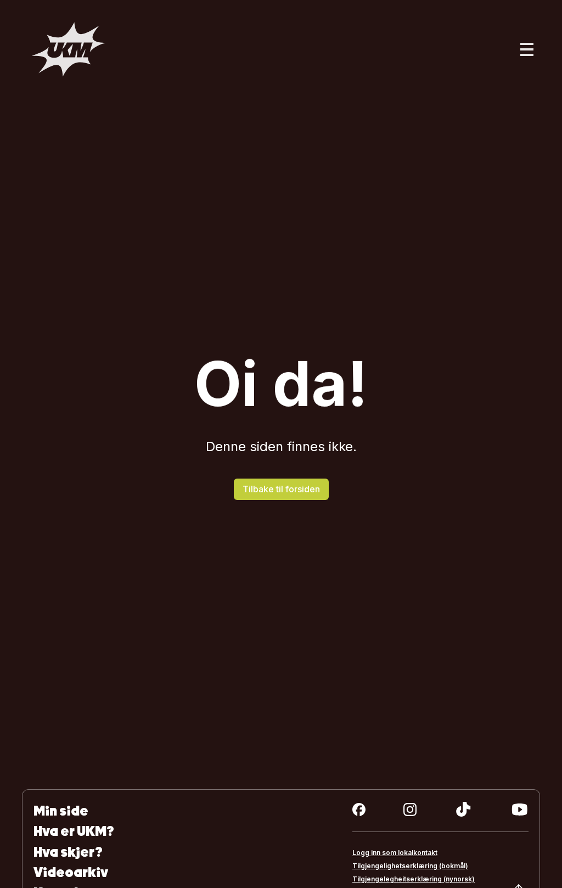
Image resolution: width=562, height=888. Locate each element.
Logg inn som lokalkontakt (394, 852)
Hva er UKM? (73, 831)
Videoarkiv (70, 872)
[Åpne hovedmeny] (527, 49)
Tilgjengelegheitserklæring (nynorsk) (413, 879)
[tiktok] (463, 809)
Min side (60, 811)
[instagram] (410, 809)
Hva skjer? (68, 852)
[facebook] (359, 809)
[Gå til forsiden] (68, 49)
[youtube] (519, 809)
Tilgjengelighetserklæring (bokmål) (410, 866)
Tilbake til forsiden (281, 489)
